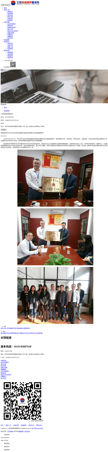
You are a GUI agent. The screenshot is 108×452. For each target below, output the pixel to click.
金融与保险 (10, 32)
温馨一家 (10, 47)
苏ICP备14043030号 (37, 428)
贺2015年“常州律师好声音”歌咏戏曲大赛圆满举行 (15, 328)
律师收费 (10, 52)
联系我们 (10, 20)
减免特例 (10, 57)
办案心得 (10, 45)
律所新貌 (10, 13)
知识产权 (10, 38)
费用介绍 (6, 50)
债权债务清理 (11, 27)
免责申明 (27, 431)
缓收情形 (10, 55)
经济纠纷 (3, 365)
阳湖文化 (6, 41)
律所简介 (10, 11)
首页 (5, 8)
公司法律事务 (5, 371)
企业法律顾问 (11, 24)
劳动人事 (10, 29)
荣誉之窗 (10, 16)
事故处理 (10, 25)
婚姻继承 (10, 36)
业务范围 (6, 22)
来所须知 (10, 18)
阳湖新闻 (6, 40)
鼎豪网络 (21, 431)
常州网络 (10, 431)
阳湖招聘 (10, 48)
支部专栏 (10, 43)
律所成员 (10, 15)
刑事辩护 (10, 34)
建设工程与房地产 (12, 31)
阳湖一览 (6, 9)
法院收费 (10, 54)
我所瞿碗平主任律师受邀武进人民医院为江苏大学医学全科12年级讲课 (22, 333)
